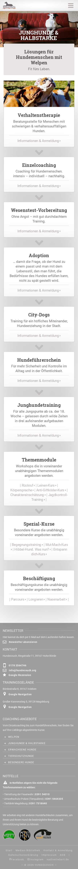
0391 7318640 (38, 803)
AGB (62, 855)
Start (9, 850)
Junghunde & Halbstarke (27, 743)
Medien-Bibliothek (28, 850)
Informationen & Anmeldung (38, 141)
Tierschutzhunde (21, 755)
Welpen (13, 736)
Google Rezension (19, 675)
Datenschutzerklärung (23, 855)
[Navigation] (70, 5)
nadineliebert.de (58, 859)
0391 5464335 (54, 798)
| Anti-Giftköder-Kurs (49, 490)
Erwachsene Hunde (22, 749)
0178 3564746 (17, 665)
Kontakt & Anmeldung (58, 850)
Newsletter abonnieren (22, 642)
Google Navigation (20, 694)
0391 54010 (42, 794)
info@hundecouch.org (22, 670)
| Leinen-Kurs (46, 485)
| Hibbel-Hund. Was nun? (31, 549)
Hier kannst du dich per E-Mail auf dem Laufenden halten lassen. (39, 637)
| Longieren (35, 599)
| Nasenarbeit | (57, 599)
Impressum (49, 855)
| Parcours (17, 599)
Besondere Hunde (21, 762)
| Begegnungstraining (26, 545)
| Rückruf (27, 485)
